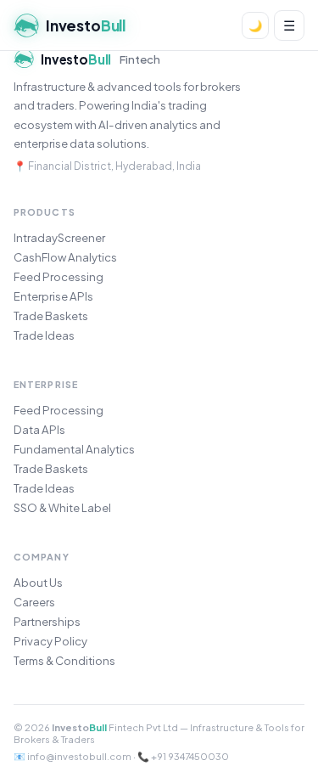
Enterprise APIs (53, 296)
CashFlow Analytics (65, 257)
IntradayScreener (59, 237)
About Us (38, 582)
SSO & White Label (62, 507)
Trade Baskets (51, 315)
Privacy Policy (50, 641)
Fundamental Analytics (74, 449)
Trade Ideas (44, 335)
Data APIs (39, 429)
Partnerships (47, 621)
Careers (34, 601)
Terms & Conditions (64, 660)
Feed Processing (58, 276)
